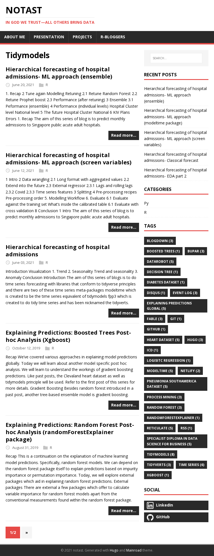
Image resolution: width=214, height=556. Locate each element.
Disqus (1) (156, 292)
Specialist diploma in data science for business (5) (172, 441)
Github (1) (156, 329)
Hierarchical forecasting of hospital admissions (58, 250)
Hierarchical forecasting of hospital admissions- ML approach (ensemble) (59, 72)
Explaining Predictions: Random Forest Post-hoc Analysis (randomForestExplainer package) (70, 432)
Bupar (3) (196, 251)
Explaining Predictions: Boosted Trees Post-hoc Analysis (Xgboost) (68, 336)
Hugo (114, 550)
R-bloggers (113, 36)
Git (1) (175, 318)
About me (14, 36)
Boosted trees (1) (163, 251)
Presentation (49, 36)
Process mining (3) (164, 397)
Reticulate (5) (160, 428)
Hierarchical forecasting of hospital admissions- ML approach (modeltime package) (175, 117)
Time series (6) (191, 464)
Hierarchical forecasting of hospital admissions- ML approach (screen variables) (69, 158)
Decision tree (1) (162, 271)
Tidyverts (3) (159, 464)
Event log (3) (185, 292)
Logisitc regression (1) (168, 360)
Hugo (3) (195, 339)
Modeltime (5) (160, 370)
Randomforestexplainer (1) (173, 417)
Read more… (123, 135)
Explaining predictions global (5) (169, 306)
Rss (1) (186, 428)
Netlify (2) (190, 370)
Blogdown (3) (160, 240)
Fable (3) (154, 318)
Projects (82, 36)
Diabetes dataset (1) (165, 282)
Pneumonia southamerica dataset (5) (171, 384)
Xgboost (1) (158, 475)
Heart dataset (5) (163, 339)
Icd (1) (152, 350)
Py (146, 203)
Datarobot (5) (160, 261)
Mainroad (134, 550)
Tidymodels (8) (160, 454)
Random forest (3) (164, 407)
